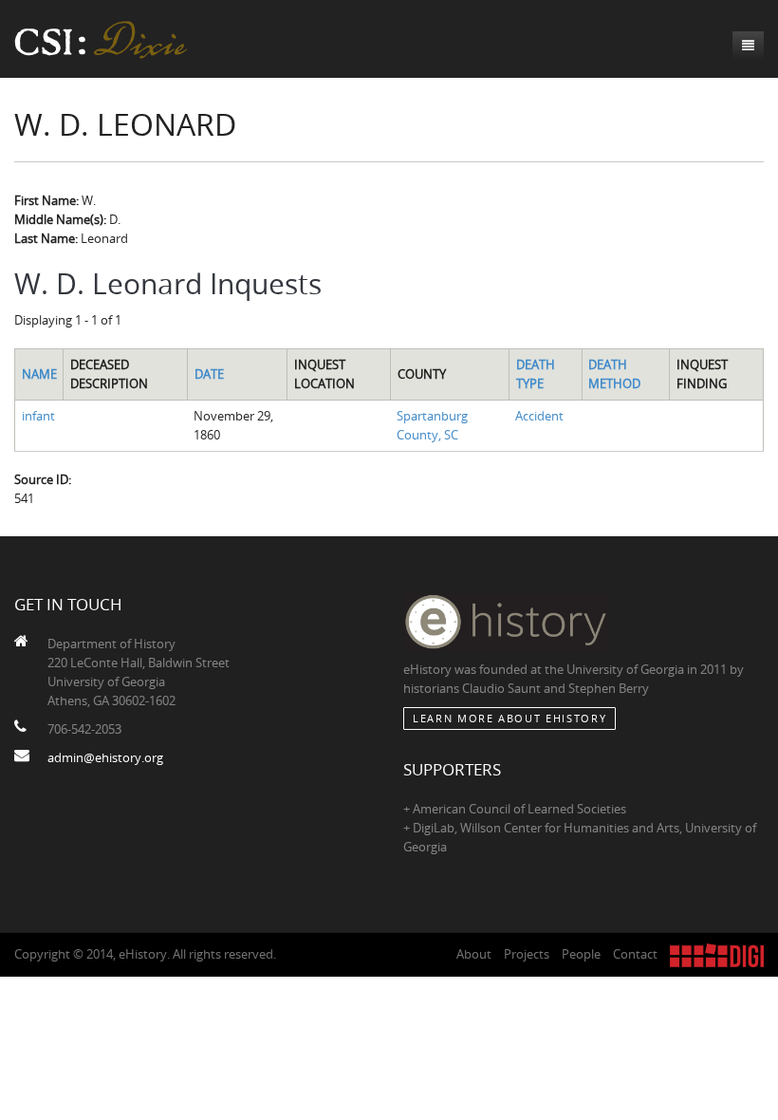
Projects (526, 953)
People (581, 953)
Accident (539, 415)
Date (209, 374)
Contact (635, 953)
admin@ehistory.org (105, 757)
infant (38, 415)
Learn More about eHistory (509, 718)
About (473, 953)
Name (39, 374)
